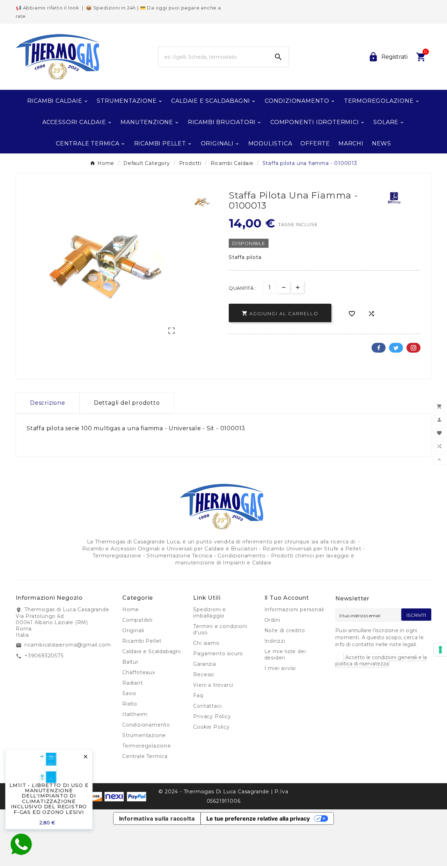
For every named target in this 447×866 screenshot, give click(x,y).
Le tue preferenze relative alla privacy (258, 818)
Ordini (272, 620)
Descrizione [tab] (47, 402)
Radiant (132, 683)
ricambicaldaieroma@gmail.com (67, 645)
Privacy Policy (212, 716)
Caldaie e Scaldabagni (151, 651)
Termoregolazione (146, 746)
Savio (129, 693)
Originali (133, 630)
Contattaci (207, 706)
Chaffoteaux (138, 672)
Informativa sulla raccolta (157, 818)
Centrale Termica (145, 756)
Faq (198, 695)
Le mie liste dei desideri (285, 654)
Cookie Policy (211, 727)
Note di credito (284, 630)
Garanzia (204, 664)
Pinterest (413, 348)
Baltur (130, 662)
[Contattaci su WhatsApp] (21, 844)
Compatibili (137, 620)
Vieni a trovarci (213, 685)
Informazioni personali (294, 609)
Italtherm (135, 714)
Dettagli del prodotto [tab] (127, 402)
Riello (129, 704)
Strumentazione (144, 735)
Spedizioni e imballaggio (209, 612)
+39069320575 (44, 655)
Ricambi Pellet (142, 641)
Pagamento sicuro (218, 653)
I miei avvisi (280, 668)
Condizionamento (146, 725)
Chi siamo (206, 643)
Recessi (203, 674)
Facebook (379, 348)
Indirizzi (274, 641)
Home (130, 609)
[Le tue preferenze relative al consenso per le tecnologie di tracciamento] (440, 649)
